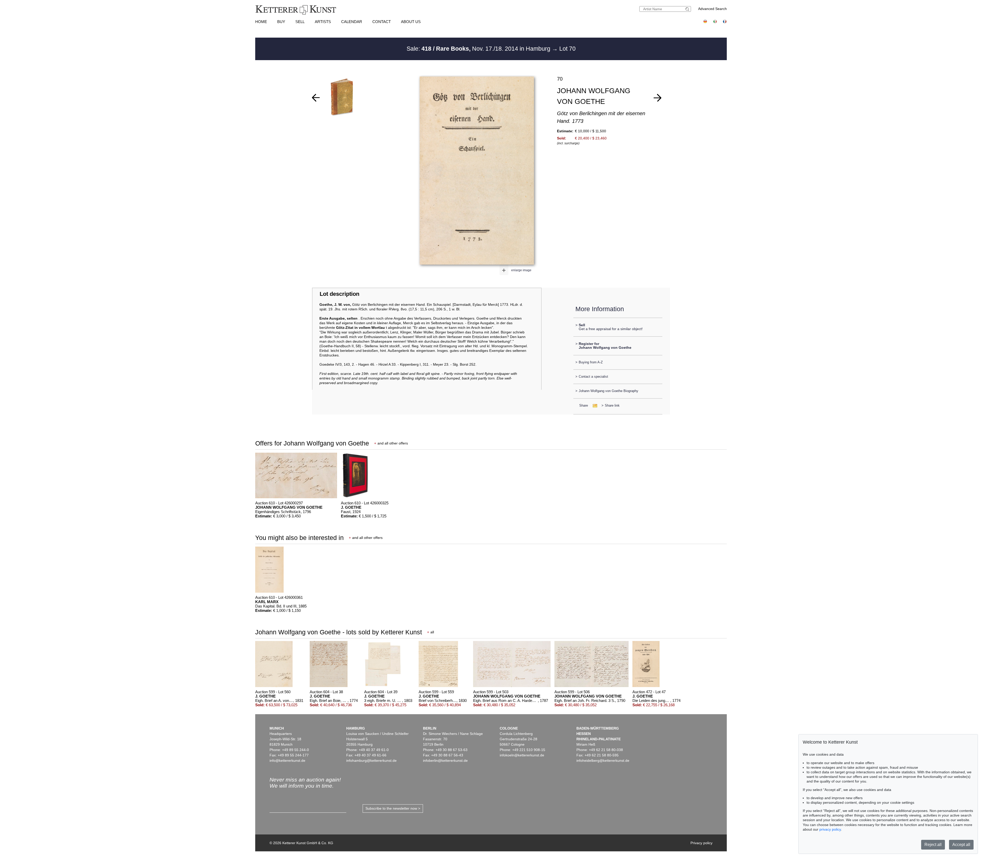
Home (261, 21)
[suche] (688, 9)
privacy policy (830, 829)
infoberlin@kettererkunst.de (445, 760)
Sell (300, 21)
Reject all (933, 844)
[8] (657, 98)
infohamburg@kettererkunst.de (371, 760)
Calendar (351, 21)
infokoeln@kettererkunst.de (522, 755)
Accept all (961, 844)
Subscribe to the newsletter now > (392, 808)
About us (411, 21)
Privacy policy (701, 843)
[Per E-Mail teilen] (593, 405)
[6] (316, 98)
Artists (323, 21)
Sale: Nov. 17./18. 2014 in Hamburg (479, 48)
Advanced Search (712, 9)
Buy (281, 21)
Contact (381, 21)
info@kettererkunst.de (287, 760)
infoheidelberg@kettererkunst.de (602, 760)
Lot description (339, 294)
